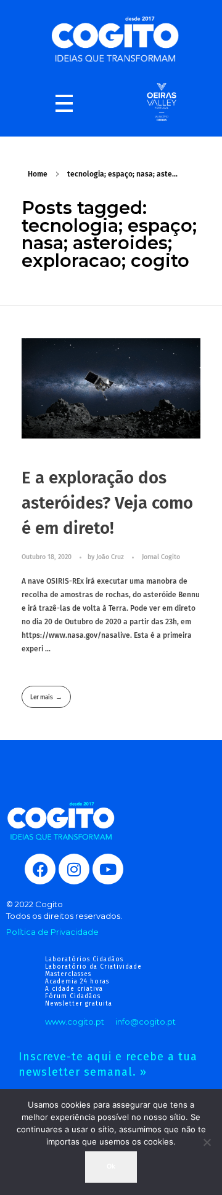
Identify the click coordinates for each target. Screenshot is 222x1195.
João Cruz (111, 557)
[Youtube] (107, 869)
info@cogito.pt (145, 1021)
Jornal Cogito (161, 557)
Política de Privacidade (52, 932)
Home (37, 174)
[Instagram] (74, 869)
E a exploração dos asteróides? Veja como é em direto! (107, 503)
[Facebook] (40, 869)
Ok (111, 1166)
